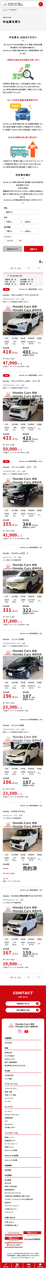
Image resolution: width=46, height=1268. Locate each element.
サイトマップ (9, 1212)
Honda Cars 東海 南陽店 (28, 289)
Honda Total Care (12, 1114)
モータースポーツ (11, 1144)
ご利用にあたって (11, 1209)
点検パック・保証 (10, 1095)
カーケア (8, 1101)
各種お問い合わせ (23, 1003)
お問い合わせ (9, 1222)
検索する (33, 249)
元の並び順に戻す (16, 276)
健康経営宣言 (9, 1190)
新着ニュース (9, 1137)
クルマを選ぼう (10, 1056)
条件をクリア (12, 249)
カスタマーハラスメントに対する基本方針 (19, 1199)
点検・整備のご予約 (23, 1010)
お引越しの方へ (10, 1127)
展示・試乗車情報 (11, 1062)
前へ (29, 268)
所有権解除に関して (12, 1225)
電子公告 (8, 1183)
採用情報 (8, 1170)
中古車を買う (9, 1075)
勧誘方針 (8, 1202)
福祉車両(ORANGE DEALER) (15, 1065)
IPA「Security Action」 (13, 1193)
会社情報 (8, 1180)
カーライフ (8, 1111)
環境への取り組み (11, 1186)
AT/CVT (10, 240)
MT (20, 240)
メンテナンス (9, 1098)
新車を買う (8, 1052)
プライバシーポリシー (12, 1206)
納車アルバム (9, 1147)
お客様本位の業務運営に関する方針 (17, 1196)
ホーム (5, 10)
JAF (6, 1121)
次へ (39, 268)
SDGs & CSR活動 (11, 1150)
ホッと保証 (8, 1079)
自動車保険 (9, 1118)
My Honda (9, 1124)
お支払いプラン (10, 1059)
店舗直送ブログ (10, 1140)
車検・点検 (8, 1092)
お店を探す (8, 1043)
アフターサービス (11, 1088)
